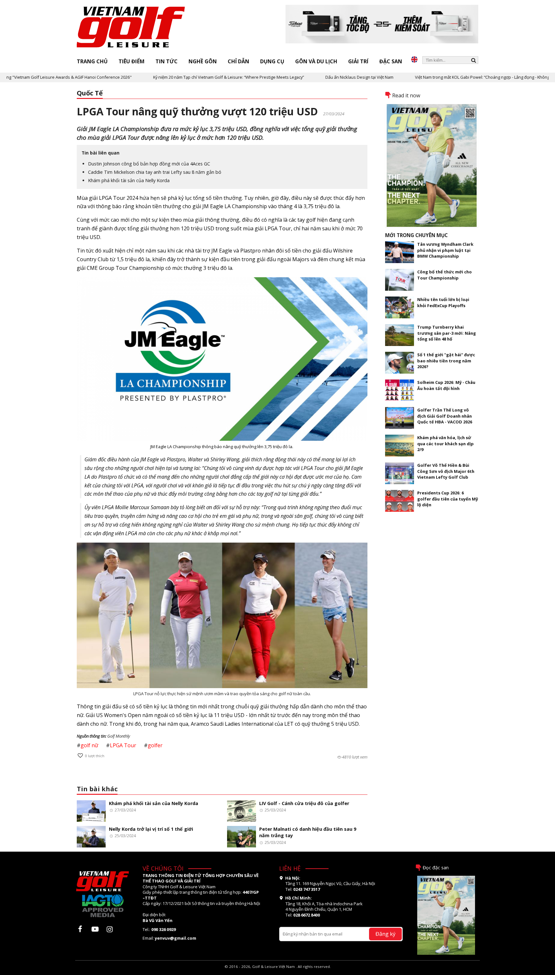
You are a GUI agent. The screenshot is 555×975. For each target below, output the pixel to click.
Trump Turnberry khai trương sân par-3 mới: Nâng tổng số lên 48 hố (446, 333)
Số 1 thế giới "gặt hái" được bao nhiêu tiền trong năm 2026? (446, 360)
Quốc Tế (90, 93)
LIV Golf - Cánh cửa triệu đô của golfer (304, 803)
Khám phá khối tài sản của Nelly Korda (129, 180)
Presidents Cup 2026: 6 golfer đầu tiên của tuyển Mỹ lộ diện (447, 499)
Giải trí (358, 61)
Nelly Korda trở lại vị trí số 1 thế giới (151, 829)
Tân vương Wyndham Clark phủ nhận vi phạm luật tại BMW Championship (445, 250)
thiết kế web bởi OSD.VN (277, 972)
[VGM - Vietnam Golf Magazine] (131, 27)
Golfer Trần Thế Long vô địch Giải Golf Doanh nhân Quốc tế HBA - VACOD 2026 (444, 416)
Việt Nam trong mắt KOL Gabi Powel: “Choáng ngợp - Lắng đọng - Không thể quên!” (462, 77)
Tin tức (166, 61)
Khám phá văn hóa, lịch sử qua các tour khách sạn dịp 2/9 (445, 443)
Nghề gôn (203, 61)
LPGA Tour (123, 745)
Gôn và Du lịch (316, 61)
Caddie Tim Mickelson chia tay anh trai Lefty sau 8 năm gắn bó (154, 172)
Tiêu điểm (132, 61)
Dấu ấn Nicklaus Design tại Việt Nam (329, 77)
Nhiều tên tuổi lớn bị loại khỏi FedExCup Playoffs (443, 302)
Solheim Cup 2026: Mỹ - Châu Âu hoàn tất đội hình (446, 385)
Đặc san (390, 61)
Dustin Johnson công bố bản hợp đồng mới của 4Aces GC (149, 164)
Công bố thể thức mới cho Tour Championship (444, 274)
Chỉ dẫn (238, 61)
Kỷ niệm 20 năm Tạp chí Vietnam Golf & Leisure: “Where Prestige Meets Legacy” (198, 77)
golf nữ (89, 745)
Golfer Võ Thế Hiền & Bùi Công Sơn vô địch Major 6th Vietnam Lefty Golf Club (445, 471)
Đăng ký (385, 933)
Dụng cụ (272, 61)
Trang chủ (92, 61)
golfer (155, 745)
